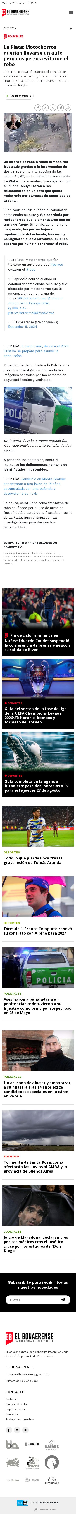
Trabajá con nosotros (20, 1419)
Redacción (12, 1399)
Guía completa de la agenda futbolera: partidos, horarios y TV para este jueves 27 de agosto (37, 786)
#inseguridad (39, 303)
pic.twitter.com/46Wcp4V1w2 (31, 313)
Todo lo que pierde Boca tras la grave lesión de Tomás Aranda (33, 860)
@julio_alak (17, 308)
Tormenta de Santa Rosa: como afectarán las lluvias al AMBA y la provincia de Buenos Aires (35, 1167)
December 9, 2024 (22, 326)
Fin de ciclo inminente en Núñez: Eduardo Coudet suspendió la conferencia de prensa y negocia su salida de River (38, 642)
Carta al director (17, 1404)
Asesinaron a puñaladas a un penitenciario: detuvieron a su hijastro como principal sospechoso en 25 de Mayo (37, 1006)
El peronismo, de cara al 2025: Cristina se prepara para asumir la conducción (36, 351)
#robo (30, 269)
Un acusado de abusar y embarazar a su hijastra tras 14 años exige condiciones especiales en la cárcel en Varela (37, 1089)
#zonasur (55, 298)
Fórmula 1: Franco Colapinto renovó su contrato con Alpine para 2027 (38, 931)
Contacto (12, 1414)
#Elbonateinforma (32, 298)
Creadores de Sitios (47, 1509)
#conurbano (17, 303)
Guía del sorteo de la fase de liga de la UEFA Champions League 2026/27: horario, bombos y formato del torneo (36, 715)
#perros (56, 264)
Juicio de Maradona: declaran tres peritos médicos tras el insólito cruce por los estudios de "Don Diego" (36, 1244)
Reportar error (16, 1409)
